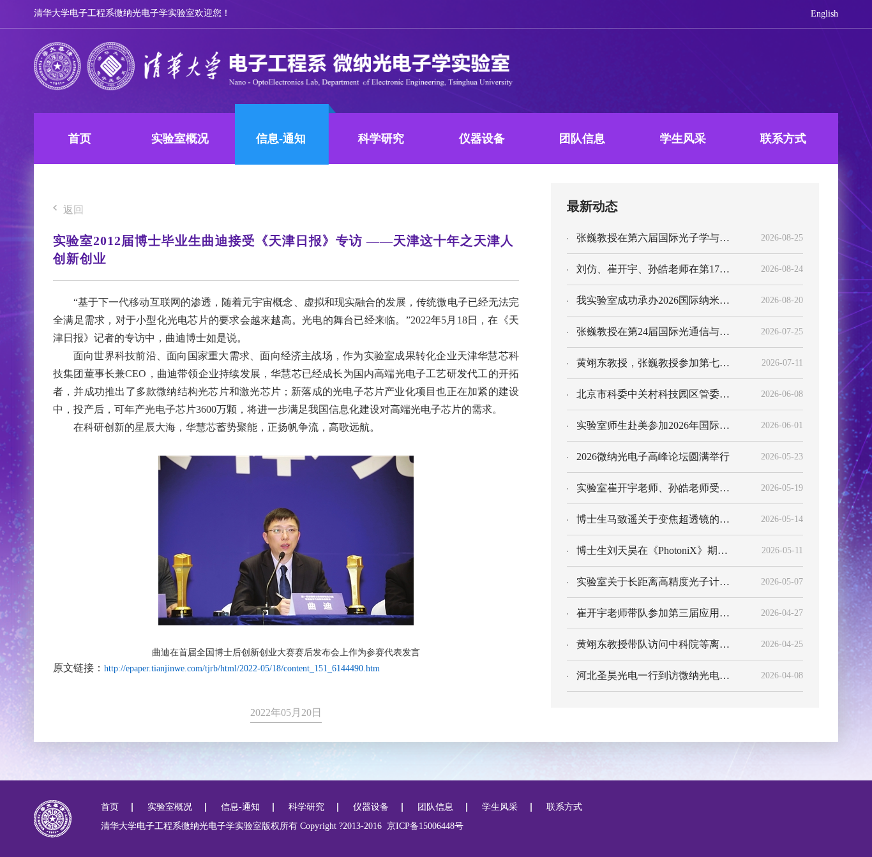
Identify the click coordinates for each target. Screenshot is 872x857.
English (824, 14)
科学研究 (381, 138)
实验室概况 (180, 138)
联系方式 (783, 138)
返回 (73, 210)
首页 (79, 138)
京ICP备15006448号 (422, 826)
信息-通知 (281, 138)
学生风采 (683, 138)
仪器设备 (482, 138)
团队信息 (582, 138)
